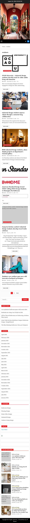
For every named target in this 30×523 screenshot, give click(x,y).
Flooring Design (5, 411)
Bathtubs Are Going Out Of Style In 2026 (12, 312)
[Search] (26, 41)
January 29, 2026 (12, 81)
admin (4, 81)
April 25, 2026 (16, 492)
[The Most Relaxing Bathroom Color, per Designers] (6, 500)
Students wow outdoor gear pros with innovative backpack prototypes (14, 277)
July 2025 (3, 358)
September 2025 (5, 352)
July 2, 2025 (10, 232)
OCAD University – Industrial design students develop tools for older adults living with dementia (15, 77)
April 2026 (4, 334)
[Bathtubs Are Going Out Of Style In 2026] (6, 467)
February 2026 (5, 337)
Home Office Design (6, 414)
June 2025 (4, 361)
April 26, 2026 (16, 481)
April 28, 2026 (16, 459)
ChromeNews (21, 519)
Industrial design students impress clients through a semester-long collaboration (13, 115)
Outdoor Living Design (7, 420)
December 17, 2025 (12, 118)
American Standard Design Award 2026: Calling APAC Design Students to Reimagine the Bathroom (14, 189)
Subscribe (28, 41)
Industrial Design (7, 70)
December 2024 (5, 379)
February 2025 (5, 373)
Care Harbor (4, 429)
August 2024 (4, 391)
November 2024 (5, 382)
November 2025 (5, 346)
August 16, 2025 (11, 192)
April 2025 (4, 367)
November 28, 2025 (12, 155)
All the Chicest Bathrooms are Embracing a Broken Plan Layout (20, 478)
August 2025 (4, 355)
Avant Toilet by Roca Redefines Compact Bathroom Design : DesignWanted (20, 489)
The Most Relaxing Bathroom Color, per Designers (14, 325)
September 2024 (5, 388)
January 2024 (4, 397)
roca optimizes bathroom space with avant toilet (14, 309)
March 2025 (4, 370)
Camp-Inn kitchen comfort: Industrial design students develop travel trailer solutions (14, 229)
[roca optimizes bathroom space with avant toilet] (6, 456)
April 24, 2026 (16, 502)
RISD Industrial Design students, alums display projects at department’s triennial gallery (14, 152)
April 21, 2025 (11, 280)
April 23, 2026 (16, 514)
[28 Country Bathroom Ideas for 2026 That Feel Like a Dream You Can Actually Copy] (6, 510)
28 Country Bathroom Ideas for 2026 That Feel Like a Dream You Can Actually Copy (20, 510)
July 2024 (3, 394)
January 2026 (4, 340)
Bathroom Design (7, 182)
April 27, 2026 (16, 470)
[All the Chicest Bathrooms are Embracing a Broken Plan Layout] (6, 478)
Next (17, 293)
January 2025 (4, 376)
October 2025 (5, 349)
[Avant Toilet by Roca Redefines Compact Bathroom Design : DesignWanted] (6, 489)
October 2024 (5, 385)
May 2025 (3, 364)
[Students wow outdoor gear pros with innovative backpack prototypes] (15, 264)
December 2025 (5, 343)
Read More (5, 89)
